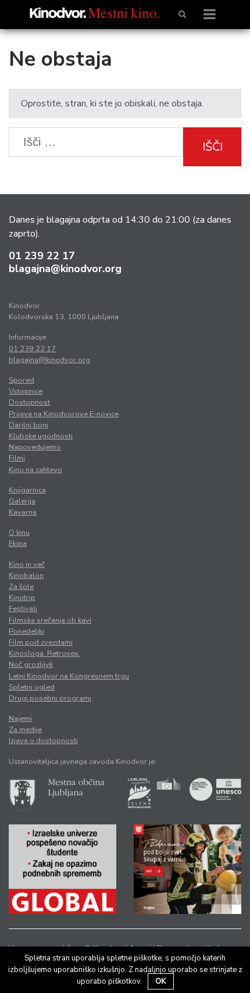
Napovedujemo (35, 447)
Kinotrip (22, 597)
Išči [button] (212, 147)
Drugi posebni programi (50, 698)
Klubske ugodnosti (41, 436)
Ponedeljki (26, 631)
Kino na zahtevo (35, 470)
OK (160, 981)
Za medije (25, 729)
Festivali (23, 608)
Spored (21, 380)
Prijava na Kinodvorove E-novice (64, 414)
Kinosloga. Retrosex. (44, 653)
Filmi (17, 458)
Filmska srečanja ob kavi (50, 620)
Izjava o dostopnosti (43, 740)
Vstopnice (25, 391)
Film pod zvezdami (41, 642)
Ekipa (18, 543)
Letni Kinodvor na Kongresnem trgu (69, 676)
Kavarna (23, 512)
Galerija (22, 501)
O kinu (19, 532)
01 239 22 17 (42, 256)
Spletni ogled (32, 687)
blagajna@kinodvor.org (65, 269)
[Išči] (182, 14)
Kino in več (27, 564)
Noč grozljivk (31, 664)
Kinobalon (26, 575)
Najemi (20, 718)
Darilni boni (28, 425)
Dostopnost (29, 402)
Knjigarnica (27, 490)
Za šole (21, 586)
